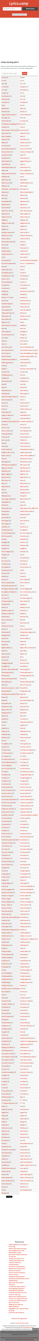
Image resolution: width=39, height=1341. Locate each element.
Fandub (22, 245)
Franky (4, 948)
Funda (3, 1143)
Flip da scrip (5, 654)
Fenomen (23, 406)
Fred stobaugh (6, 973)
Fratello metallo (6, 958)
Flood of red (23, 663)
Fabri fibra (23, 139)
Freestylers (5, 1007)
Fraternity (23, 958)
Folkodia (22, 734)
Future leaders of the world (10, 130)
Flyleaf (22, 713)
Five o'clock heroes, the (27, 592)
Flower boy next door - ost (9, 688)
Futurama (23, 1171)
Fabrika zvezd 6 (24, 143)
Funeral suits (24, 1153)
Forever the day (25, 796)
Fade (21, 155)
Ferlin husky (5, 418)
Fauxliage (23, 332)
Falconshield (5, 201)
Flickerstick (5, 121)
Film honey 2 (5, 480)
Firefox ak (4, 545)
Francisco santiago (25, 902)
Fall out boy (23, 208)
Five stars (4, 598)
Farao (3, 267)
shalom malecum (14, 1307)
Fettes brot (23, 434)
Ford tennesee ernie (26, 772)
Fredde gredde (6, 976)
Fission (4, 579)
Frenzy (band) (24, 1023)
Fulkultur (22, 1125)
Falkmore (23, 205)
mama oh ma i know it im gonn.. (18, 1249)
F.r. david (4, 87)
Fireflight (4, 542)
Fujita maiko (23, 1119)
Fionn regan (5, 524)
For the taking (6, 765)
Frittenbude (23, 1047)
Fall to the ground (25, 211)
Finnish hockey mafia (26, 511)
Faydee (22, 338)
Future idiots (5, 1184)
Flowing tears (24, 691)
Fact (21, 96)
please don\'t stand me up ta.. (18, 1297)
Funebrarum (5, 1147)
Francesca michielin (26, 889)
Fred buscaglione (25, 970)
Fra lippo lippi (24, 871)
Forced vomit (24, 769)
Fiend (3, 459)
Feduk (3, 369)
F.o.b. (21, 84)
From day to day (25, 1060)
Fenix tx (4, 406)
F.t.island (22, 87)
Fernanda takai (24, 418)
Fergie (22, 412)
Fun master (5, 1140)
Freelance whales (7, 1004)
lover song (12, 1247)
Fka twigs (4, 118)
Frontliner (4, 1075)
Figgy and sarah (6, 468)
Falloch (4, 226)
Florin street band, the (8, 679)
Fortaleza (4, 830)
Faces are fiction (25, 149)
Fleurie (22, 641)
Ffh (2, 105)
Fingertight (5, 502)
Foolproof (5, 747)
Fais (21, 177)
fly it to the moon (14, 1303)
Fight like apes (24, 468)
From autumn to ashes (8, 1057)
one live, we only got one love (18, 1301)
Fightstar (22, 474)
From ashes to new (25, 1051)
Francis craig (5, 899)
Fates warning (24, 310)
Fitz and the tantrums (8, 586)
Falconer (22, 198)
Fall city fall (5, 208)
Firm (21, 555)
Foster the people (25, 837)
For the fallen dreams (8, 762)
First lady (23, 564)
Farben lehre (5, 270)
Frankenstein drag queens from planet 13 (14, 930)
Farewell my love (7, 276)
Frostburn (4, 1081)
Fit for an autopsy (7, 583)
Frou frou (23, 1085)
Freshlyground (6, 1029)
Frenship (4, 1020)
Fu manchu (5, 1100)
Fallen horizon (6, 217)
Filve (3, 490)
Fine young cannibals (8, 499)
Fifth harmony (24, 462)
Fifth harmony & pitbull (8, 465)
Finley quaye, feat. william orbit (29, 508)
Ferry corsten (6, 431)
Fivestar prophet (7, 601)
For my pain (5, 756)
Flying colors (5, 710)
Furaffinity (5, 1165)
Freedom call (24, 998)
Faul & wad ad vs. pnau (8, 325)
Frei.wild (4, 1010)
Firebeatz (23, 539)
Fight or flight (6, 474)
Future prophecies (7, 1181)
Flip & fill (22, 651)
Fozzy (3, 871)
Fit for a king (23, 579)
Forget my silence (25, 806)
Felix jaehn (5, 394)
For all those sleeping (26, 750)
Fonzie (22, 741)
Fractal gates (24, 874)
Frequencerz (5, 1026)
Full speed (23, 1134)
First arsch (5, 561)
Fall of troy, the (6, 211)
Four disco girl (24, 852)
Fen (21, 400)
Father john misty (7, 313)
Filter (3, 483)
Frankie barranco (7, 936)
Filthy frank (5, 487)
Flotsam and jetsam (26, 682)
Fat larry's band (24, 301)
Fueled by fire (6, 1109)
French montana (6, 1016)
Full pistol (4, 1134)
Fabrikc (4, 143)
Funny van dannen (25, 1162)
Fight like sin (5, 471)
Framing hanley (6, 883)
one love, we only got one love (18, 1299)
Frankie (22, 930)
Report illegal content (28, 1327)
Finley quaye (5, 508)
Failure (4, 170)
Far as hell (23, 257)
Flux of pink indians (25, 700)
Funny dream (5, 1162)
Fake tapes (23, 189)
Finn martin (5, 511)
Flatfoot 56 (5, 617)
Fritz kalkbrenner (7, 1051)
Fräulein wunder (6, 1097)
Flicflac (22, 645)
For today (23, 762)
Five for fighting (25, 589)
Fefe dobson (5, 381)
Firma (3, 558)
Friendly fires (5, 1041)
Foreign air (5, 778)
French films (23, 1013)
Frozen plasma (6, 1091)
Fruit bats (23, 1091)
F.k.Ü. (3, 84)
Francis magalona (7, 902)
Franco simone (24, 905)
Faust (21, 328)
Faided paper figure (7, 167)
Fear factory (5, 347)
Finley (22, 505)
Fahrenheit (5, 164)
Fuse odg (23, 1168)
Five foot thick (24, 115)
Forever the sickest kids (9, 800)
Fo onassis (23, 719)
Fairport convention (26, 174)
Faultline (22, 325)
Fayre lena (23, 341)
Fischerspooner (6, 570)
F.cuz (3, 90)
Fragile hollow (24, 877)
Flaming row (23, 607)
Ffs (21, 105)
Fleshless (23, 635)
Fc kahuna (23, 102)
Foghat (4, 728)
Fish (21, 570)
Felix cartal (23, 390)
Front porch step (25, 1072)
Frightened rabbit (25, 1044)
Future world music (25, 1181)
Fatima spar (5, 316)
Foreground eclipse (26, 775)
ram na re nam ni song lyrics (17, 1273)
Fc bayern (4, 102)
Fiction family (5, 449)
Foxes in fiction (6, 865)
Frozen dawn (24, 1088)
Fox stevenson (6, 858)
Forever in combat (25, 803)
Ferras (22, 425)
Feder (3, 366)
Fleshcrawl (5, 632)
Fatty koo (4, 322)
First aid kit (23, 558)
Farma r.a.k (5, 279)
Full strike (4, 1137)
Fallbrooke (5, 214)
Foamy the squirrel (25, 722)
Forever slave (24, 793)
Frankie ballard (24, 933)
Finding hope (5, 496)
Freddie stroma (6, 985)
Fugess (4, 1119)
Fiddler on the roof (7, 452)
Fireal (3, 539)
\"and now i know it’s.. (15, 1263)
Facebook (16, 1323)
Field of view (5, 456)
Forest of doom (24, 787)
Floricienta (5, 676)
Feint (3, 384)
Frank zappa (5, 927)
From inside (5, 1066)
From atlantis (24, 1054)
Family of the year (25, 236)
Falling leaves (24, 223)
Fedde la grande (6, 363)
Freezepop (23, 1007)
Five (21, 586)
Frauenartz (5, 961)
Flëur (21, 716)
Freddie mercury (25, 982)
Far (2, 257)
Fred (3, 970)
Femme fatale (6, 400)
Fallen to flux (24, 217)
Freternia (23, 1029)
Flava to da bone (6, 620)
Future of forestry (25, 1178)
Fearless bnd (5, 356)
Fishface (4, 576)
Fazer (3, 344)
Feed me (4, 372)
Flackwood (5, 604)
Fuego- (4, 1106)
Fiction (4, 446)
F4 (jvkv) (4, 93)
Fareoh (22, 273)
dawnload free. (13, 1281)
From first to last (7, 1063)
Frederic (22, 985)
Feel (21, 375)
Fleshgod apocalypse (26, 632)
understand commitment (16, 1291)
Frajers (22, 880)
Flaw (21, 620)
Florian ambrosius (7, 672)
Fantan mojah (5, 251)
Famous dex (5, 239)
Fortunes (22, 830)
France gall (23, 883)
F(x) (21, 77)
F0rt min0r (23, 90)
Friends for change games (28, 1041)
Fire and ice (23, 536)
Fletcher (4, 638)
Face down (5, 146)
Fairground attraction (8, 174)
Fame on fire (24, 232)
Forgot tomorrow (7, 812)
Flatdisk (22, 614)
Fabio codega (6, 136)
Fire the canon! (6, 536)
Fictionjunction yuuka (26, 449)
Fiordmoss (23, 527)
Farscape (4, 285)
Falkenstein (5, 205)
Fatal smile (5, 307)
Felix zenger (23, 394)
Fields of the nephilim (26, 456)
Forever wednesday (26, 800)
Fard (21, 270)
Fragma (4, 880)
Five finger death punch (9, 589)
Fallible (4, 220)
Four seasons (24, 846)
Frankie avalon (6, 933)
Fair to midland (24, 170)
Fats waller (23, 319)
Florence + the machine (8, 669)
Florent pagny (24, 669)
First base (23, 561)
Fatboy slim (23, 307)
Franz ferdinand (6, 954)
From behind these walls (27, 1057)
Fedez (22, 366)
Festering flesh (6, 434)
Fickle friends (24, 443)
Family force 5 (6, 236)
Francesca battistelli (26, 886)
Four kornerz (24, 843)
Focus (22, 124)
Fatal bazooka (24, 304)
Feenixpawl (23, 378)
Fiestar (22, 112)
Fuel (21, 1106)
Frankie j (4, 942)
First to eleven (24, 567)
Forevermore (6, 806)
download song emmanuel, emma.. (19, 1279)
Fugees (22, 1116)
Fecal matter (24, 359)
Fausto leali (5, 332)
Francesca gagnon (7, 889)
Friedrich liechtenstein (26, 1038)
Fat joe (4, 301)
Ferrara (4, 425)
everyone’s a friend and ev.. (17, 1267)
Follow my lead (24, 738)
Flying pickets (6, 713)
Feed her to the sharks (27, 369)
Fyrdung (4, 1193)
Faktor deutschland (26, 192)
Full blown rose (6, 1128)
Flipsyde (4, 657)
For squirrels (24, 759)
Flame (3, 607)
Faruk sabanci (24, 285)
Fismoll (22, 576)
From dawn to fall (7, 1060)
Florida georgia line (26, 676)
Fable (21, 136)
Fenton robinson (25, 409)
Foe (3, 725)
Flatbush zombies (7, 614)
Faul (21, 322)
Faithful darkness (25, 183)
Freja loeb (23, 1010)
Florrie (22, 679)
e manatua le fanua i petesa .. (17, 1287)
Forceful (4, 772)
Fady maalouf (6, 161)
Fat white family (6, 304)
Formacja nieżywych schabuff (29, 815)
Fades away (23, 158)
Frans (21, 948)
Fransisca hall (6, 951)
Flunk (3, 700)
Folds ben (4, 731)
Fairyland (4, 177)
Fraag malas (5, 874)
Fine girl (22, 496)
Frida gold (23, 1035)
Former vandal (24, 818)
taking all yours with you (16, 1305)
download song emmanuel (16, 1277)
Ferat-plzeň (5, 412)
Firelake (4, 548)
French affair (5, 1013)
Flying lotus (23, 710)
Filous (22, 480)
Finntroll (4, 514)
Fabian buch (23, 133)
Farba (21, 267)
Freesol (4, 998)
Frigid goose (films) (7, 1047)
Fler (21, 118)
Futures (4, 1187)
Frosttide (23, 1081)
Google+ (26, 1323)
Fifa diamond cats (25, 459)
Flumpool (23, 697)
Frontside (23, 1075)
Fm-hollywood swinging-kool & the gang (13, 124)
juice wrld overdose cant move (18, 1255)
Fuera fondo (23, 1109)
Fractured (4, 877)
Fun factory (23, 1137)
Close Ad (35, 1329)
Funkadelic (5, 1156)
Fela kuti (22, 387)
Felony (22, 397)
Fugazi (3, 1116)
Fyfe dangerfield (25, 1190)
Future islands (6, 1178)
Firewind (4, 555)
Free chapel (5, 992)
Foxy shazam (24, 865)
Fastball (22, 294)
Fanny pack (23, 248)
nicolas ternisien (14, 1265)
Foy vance (23, 868)
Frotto (3, 1085)
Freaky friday (24, 967)
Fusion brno (5, 1171)
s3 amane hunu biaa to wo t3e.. (18, 1293)
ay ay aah (11, 1311)
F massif (4, 77)
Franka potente (24, 927)
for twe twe (12, 1257)
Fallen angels (24, 214)
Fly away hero (6, 707)
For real (22, 756)
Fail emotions (24, 167)
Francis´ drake (6, 905)
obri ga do (12, 1285)
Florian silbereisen (25, 672)
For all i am (5, 750)
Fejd (3, 387)
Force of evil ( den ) (7, 769)
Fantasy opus (24, 254)
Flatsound (23, 617)
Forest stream (6, 787)
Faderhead (5, 158)
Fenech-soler (24, 403)
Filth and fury (24, 483)
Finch (3, 493)
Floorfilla (22, 666)
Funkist (4, 1159)
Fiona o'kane (24, 521)
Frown (3, 1088)
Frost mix (23, 1078)
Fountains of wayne (7, 843)
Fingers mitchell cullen (8, 115)
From (21, 127)
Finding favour (24, 493)
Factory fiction (6, 152)
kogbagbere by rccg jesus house (19, 1309)
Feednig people (6, 375)
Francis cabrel (24, 896)
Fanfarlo (4, 248)
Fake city (22, 186)
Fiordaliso (4, 527)
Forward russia (24, 834)
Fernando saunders (26, 421)
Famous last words (7, 242)
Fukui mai (4, 1125)
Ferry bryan (23, 428)
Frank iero (5, 920)
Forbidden (23, 765)
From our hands (24, 1066)
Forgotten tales (24, 812)
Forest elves (5, 784)
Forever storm (6, 796)
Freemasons (24, 1004)
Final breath (23, 490)
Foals (3, 722)
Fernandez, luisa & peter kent (10, 421)
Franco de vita (6, 908)
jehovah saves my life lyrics (17, 1269)
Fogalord (22, 725)
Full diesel (23, 1128)
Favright (22, 335)
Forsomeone (5, 824)
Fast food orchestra (26, 291)
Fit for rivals (23, 583)
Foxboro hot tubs (7, 861)
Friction (4, 1035)
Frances (4, 886)
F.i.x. (21, 81)
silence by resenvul (14, 1271)
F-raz (3, 81)
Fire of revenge (24, 533)
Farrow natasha (6, 282)
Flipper (22, 654)
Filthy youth (23, 487)
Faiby (21, 164)
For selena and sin (7, 759)
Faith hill (22, 180)
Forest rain (23, 784)
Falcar (3, 195)
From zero (5, 1069)
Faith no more (6, 183)
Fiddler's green (24, 452)
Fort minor (23, 827)
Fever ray (4, 440)
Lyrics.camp (18, 3)
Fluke (21, 694)
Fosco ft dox (5, 837)
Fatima (22, 313)
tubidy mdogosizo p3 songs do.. (18, 1245)
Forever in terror (7, 793)
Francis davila (24, 899)
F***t (21, 1103)
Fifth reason (23, 465)
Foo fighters (5, 744)
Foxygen (4, 868)
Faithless (4, 186)
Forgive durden (24, 809)
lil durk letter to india (15, 1253)
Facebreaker (5, 96)
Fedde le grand (24, 363)
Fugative (4, 1112)
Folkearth (4, 734)
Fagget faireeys (25, 161)
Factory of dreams (25, 152)
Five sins (4, 595)
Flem (21, 626)
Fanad (22, 242)
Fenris (3, 409)
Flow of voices (24, 685)
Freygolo (4, 1032)
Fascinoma (5, 288)
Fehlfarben (23, 381)
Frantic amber (24, 951)
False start (5, 99)
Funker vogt (23, 1156)
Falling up (23, 220)
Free (21, 989)
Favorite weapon (7, 335)
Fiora (21, 524)
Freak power (24, 964)
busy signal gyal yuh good (16, 1289)
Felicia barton (6, 390)
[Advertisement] (19, 39)
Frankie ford (5, 939)
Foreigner (23, 781)
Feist (21, 384)
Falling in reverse (7, 223)
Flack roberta (24, 601)
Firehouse (23, 545)
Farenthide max (6, 273)
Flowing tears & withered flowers (11, 694)
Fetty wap (5, 437)
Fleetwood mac (6, 626)
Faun (3, 328)
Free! (3, 995)
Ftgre (21, 1097)
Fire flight (23, 530)
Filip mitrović (5, 477)
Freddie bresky (24, 976)
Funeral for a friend (7, 1150)
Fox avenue (23, 855)
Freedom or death (25, 1001)
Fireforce (23, 542)
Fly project (23, 707)
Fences (4, 403)
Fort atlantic (23, 824)
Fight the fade (24, 471)
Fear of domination (25, 347)
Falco (3, 198)
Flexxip (4, 645)
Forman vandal (6, 818)
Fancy (3, 245)
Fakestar (4, 192)
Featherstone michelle (8, 359)
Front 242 (23, 1069)
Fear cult (22, 344)
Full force (4, 1131)
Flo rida (4, 660)
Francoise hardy (6, 911)
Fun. (21, 1140)
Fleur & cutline (24, 638)
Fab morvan (23, 130)
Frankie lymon (6, 945)
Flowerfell (23, 688)
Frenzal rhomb (6, 1023)
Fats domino (5, 319)
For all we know (6, 753)
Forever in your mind (8, 803)
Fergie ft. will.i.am (7, 415)
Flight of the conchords (27, 648)
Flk (21, 657)
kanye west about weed (16, 1283)
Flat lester (23, 610)
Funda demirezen (25, 1143)
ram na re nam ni (13, 1275)
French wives (24, 1016)
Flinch (3, 651)
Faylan (3, 341)
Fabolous (4, 139)
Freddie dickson (6, 979)
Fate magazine (6, 310)
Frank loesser (24, 920)
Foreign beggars (25, 778)
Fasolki (4, 291)
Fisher (22, 573)
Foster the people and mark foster (12, 840)
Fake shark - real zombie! (9, 189)
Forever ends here (25, 790)
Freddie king (5, 982)
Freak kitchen (24, 961)
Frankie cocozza (25, 936)
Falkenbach (23, 201)
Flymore (4, 716)
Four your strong (7, 852)
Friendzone (5, 1044)
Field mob (4, 112)
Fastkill (4, 294)
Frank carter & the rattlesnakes (11, 917)
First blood (5, 564)
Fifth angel (5, 462)
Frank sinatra (24, 923)
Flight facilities (6, 648)
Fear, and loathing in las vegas (29, 353)
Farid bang (23, 276)
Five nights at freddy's (8, 592)
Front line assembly (7, 1072)
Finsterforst (23, 514)
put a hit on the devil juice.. (17, 1313)
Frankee (4, 127)
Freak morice (5, 964)
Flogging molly (6, 663)
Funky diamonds (25, 1159)
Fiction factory (24, 446)
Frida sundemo (6, 1038)
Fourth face (5, 855)
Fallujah (22, 226)
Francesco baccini (7, 892)
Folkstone (5, 738)
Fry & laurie (23, 1094)
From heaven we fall (26, 1063)
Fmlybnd (4, 719)
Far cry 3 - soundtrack (26, 263)
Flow (3, 685)
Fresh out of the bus (26, 1026)
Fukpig (22, 1122)
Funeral (22, 1147)
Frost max (4, 1078)
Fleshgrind (5, 635)
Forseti (22, 821)
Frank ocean (23, 911)
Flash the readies (7, 610)
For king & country (25, 753)
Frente (22, 1020)
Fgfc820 (4, 108)
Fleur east (5, 641)
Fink (21, 502)
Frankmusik (23, 945)
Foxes (22, 861)
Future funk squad (25, 1174)
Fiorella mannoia (6, 530)
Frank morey (5, 923)
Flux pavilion (5, 703)
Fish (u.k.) (4, 573)
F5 (20, 93)
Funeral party (5, 1153)
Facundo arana (6, 155)
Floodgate (5, 666)
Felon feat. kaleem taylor (9, 397)
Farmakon (23, 279)
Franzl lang (23, 954)
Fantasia (22, 251)
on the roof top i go (14, 1295)
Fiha (3, 443)
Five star (22, 595)
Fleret (3, 629)
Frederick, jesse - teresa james (11, 989)
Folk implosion (24, 731)
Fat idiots (23, 297)
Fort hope (4, 827)
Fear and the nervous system (29, 350)
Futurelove (23, 1184)
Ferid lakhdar (24, 415)
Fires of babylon (6, 552)
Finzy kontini (5, 518)
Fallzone (22, 229)
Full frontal (23, 1131)
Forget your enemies (8, 809)
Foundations (23, 840)
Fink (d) (4, 505)
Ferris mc (4, 428)
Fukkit (3, 1122)
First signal (5, 567)
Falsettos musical (7, 232)
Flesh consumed (25, 629)
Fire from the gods (7, 533)
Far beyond (5, 260)
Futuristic (23, 1187)
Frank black (23, 914)
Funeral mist (23, 1150)
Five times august (25, 598)
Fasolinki (22, 288)
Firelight (22, 548)
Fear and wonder (7, 350)
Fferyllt (22, 440)
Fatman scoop (24, 316)
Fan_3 (22, 99)
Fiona (21, 518)
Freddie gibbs (24, 979)
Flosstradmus (6, 682)
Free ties (22, 992)
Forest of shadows (7, 790)
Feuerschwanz (24, 437)
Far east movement (7, 263)
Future (3, 1174)
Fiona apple (5, 521)
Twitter (22, 1323)
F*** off (22, 1100)
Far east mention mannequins (29, 260)
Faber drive (5, 133)
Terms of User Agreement (19, 1319)
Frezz (21, 1032)
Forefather (5, 775)
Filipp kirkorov (24, 477)
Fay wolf (4, 338)
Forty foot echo (6, 834)
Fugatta (22, 1112)
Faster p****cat (6, 297)
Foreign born (5, 781)
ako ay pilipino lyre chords (16, 1251)
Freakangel (5, 967)
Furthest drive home (8, 1168)
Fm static (23, 121)
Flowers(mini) (6, 691)
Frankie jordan (24, 942)
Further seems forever (27, 1165)
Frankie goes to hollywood (28, 939)
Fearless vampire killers (27, 356)
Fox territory (24, 858)
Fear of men (5, 353)
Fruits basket (5, 1094)
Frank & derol (6, 914)
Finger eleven (24, 499)
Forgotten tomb (6, 815)
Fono (3, 741)
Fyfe (3, 1190)
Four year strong (25, 849)
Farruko (22, 282)
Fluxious (22, 703)
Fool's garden (24, 744)
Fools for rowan (24, 747)
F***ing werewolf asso (8, 1103)
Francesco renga (7, 896)
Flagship (22, 604)
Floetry (22, 660)
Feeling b (4, 378)
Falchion (22, 195)
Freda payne (24, 973)
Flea (3, 623)
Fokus (22, 728)
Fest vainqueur (24, 431)
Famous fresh (24, 239)
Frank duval (23, 917)
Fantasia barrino (6, 254)
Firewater (23, 552)
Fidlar (21, 108)
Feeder (22, 372)
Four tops (4, 849)
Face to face (24, 146)
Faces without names (8, 149)
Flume (3, 697)
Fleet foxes (23, 623)
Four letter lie (6, 846)
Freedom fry (5, 1001)
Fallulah (4, 229)
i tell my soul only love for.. (16, 1259)
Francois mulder (25, 908)
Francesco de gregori (26, 892)
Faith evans (5, 180)
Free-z (22, 995)
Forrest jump (5, 821)
